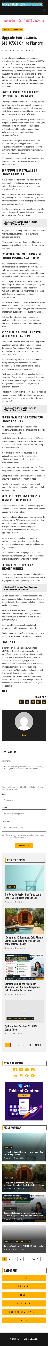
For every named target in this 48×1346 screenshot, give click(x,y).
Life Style (13, 976)
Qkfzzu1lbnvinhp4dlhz (27, 19)
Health (11, 887)
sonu (6, 50)
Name (4, 794)
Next (37, 1044)
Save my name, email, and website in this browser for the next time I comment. (25, 836)
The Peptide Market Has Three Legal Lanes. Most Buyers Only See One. (23, 896)
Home (12, 19)
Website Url (6, 821)
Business (13, 930)
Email (4, 808)
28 (30, 1044)
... (23, 1044)
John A (9, 902)
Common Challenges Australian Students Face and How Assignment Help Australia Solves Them (23, 987)
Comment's (6, 761)
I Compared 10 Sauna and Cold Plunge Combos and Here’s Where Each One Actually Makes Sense (24, 941)
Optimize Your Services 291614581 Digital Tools (22, 1027)
